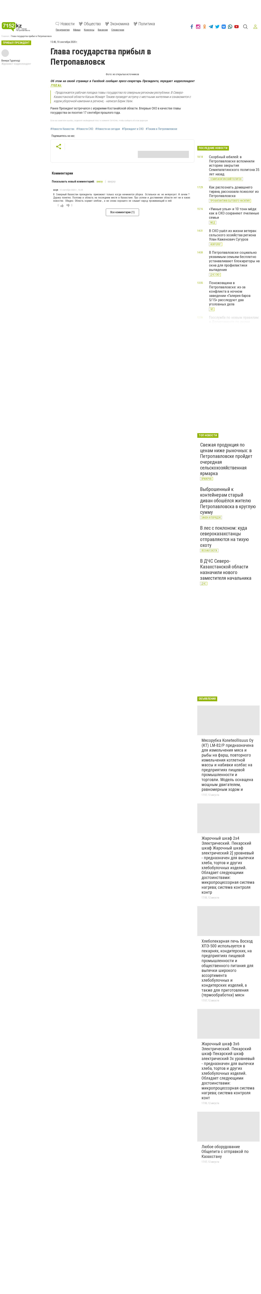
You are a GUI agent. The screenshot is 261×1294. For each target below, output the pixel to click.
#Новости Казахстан (62, 129)
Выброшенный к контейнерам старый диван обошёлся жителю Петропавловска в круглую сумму (228, 500)
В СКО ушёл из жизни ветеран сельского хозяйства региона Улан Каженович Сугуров (232, 235)
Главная (5, 36)
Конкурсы (89, 29)
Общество (92, 24)
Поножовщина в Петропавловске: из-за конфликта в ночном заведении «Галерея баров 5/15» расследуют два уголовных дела (230, 293)
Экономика (119, 24)
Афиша (76, 29)
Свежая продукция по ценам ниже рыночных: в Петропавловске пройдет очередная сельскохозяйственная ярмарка (226, 459)
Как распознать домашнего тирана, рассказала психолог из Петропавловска (234, 191)
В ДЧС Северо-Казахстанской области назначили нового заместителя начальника (225, 569)
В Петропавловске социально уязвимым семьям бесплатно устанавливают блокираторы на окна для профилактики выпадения (234, 261)
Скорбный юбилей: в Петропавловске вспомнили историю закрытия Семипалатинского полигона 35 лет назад (234, 165)
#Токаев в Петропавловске (161, 129)
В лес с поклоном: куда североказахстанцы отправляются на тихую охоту (224, 536)
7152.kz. (56, 85)
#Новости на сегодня (107, 129)
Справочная (117, 29)
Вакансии (103, 29)
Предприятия (63, 29)
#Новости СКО (84, 129)
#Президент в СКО (133, 129)
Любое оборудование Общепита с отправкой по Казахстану (225, 1151)
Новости (68, 24)
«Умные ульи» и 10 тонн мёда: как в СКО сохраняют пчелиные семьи (234, 213)
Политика (146, 24)
